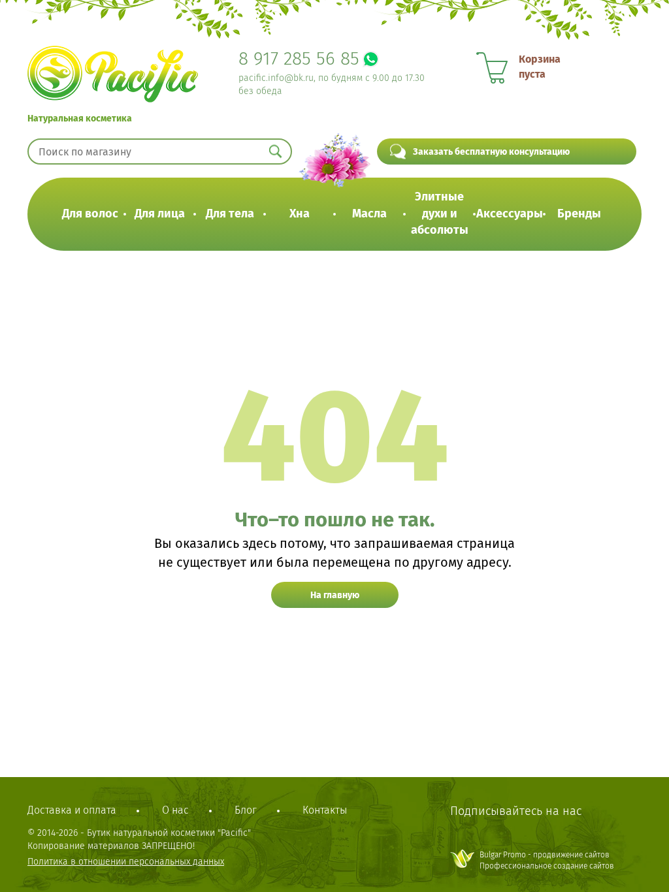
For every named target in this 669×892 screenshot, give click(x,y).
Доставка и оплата (71, 810)
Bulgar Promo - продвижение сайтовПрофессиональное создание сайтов (547, 860)
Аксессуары (509, 213)
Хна (299, 213)
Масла (369, 213)
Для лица (160, 213)
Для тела (230, 213)
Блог (246, 810)
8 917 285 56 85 (298, 58)
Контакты (324, 810)
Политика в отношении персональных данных (125, 861)
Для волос (90, 213)
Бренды (579, 213)
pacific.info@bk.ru (276, 78)
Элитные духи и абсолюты (439, 213)
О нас (175, 810)
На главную (334, 595)
